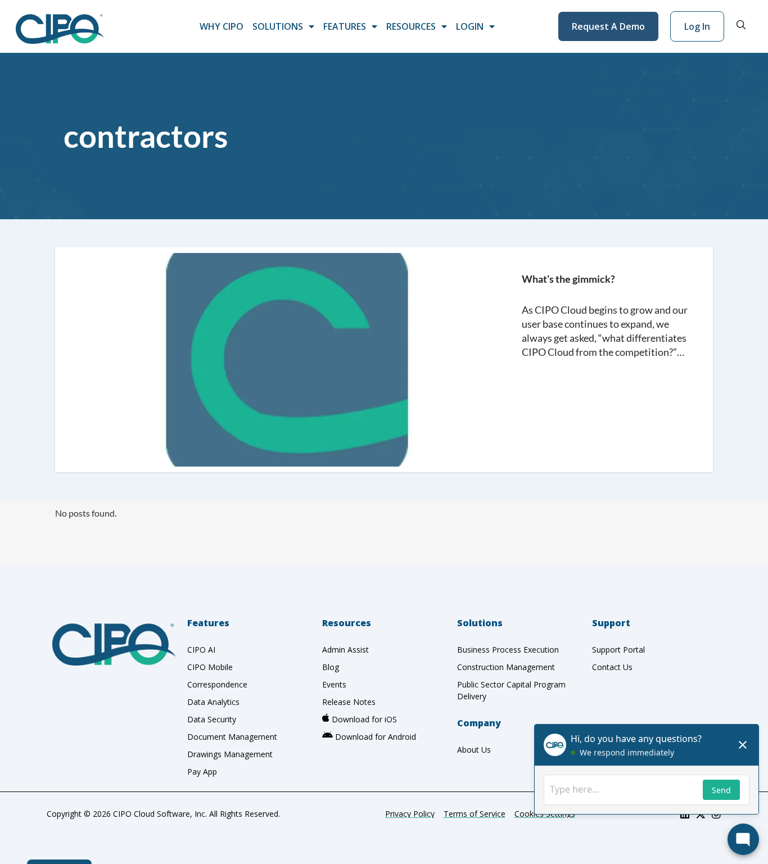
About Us (474, 749)
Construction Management (506, 667)
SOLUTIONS (277, 26)
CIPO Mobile (210, 667)
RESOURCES (411, 26)
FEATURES (344, 26)
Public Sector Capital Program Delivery (511, 690)
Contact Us (612, 667)
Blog (330, 667)
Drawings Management (230, 754)
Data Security (211, 719)
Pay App (202, 771)
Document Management (232, 736)
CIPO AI (201, 649)
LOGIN (470, 26)
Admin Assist (345, 649)
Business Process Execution (508, 649)
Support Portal (618, 649)
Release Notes (349, 701)
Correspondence (217, 684)
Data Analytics (213, 701)
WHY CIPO (221, 26)
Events (334, 684)
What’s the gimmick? (568, 279)
